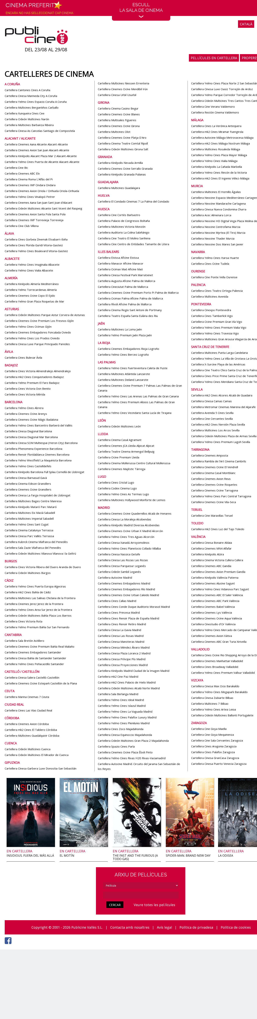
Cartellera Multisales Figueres (117, 120)
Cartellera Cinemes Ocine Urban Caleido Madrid (128, 595)
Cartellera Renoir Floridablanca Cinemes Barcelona (37, 454)
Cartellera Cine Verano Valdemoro (213, 106)
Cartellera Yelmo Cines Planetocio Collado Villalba (129, 548)
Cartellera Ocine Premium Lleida (118, 457)
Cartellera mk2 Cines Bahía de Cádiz (28, 592)
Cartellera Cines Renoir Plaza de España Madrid (128, 618)
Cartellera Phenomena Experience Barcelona (33, 449)
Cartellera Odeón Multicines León (119, 426)
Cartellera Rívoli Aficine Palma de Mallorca (124, 304)
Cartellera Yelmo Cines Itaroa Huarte (215, 258)
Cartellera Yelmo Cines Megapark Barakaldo (219, 692)
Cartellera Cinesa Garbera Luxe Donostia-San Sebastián (40, 768)
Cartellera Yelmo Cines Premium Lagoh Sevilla (220, 442)
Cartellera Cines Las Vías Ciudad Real (28, 710)
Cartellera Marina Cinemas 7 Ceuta (27, 697)
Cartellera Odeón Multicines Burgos (28, 573)
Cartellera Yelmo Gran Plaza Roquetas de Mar (34, 301)
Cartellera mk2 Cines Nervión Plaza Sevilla (218, 424)
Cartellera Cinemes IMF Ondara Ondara (30, 185)
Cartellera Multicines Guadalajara (119, 188)
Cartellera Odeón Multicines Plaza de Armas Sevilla (223, 436)
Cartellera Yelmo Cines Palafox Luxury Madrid (127, 717)
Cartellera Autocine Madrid (115, 577)
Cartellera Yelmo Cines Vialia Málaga (214, 161)
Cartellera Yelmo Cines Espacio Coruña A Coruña (36, 102)
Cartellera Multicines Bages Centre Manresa (33, 501)
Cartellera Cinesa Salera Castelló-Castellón (32, 677)
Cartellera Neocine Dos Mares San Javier (217, 244)
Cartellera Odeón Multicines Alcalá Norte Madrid (129, 688)
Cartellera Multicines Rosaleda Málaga (215, 149)
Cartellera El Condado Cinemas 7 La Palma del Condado (133, 201)
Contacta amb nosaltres (129, 927)
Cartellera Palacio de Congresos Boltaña (124, 221)
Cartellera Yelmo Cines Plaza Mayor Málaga (219, 155)
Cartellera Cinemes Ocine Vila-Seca (213, 502)
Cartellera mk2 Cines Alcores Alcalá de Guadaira (221, 395)
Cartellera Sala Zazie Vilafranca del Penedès (33, 548)
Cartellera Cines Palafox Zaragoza (213, 752)
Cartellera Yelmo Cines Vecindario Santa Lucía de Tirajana (134, 413)
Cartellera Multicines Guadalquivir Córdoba (32, 735)
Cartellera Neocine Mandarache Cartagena (218, 203)
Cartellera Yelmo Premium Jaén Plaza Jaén (125, 335)
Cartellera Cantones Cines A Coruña (27, 90)
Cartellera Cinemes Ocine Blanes (119, 114)
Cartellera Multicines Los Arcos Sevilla (215, 430)
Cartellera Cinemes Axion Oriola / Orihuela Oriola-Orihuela (42, 191)
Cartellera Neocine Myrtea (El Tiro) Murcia (218, 232)
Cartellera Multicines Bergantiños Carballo (32, 107)
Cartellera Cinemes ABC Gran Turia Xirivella (218, 641)
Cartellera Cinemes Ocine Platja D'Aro (122, 137)
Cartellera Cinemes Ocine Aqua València (216, 618)
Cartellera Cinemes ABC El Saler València (217, 595)
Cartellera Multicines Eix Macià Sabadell (30, 513)
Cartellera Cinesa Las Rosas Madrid (121, 636)
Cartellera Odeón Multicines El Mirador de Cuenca (36, 755)
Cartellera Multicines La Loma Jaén (120, 329)
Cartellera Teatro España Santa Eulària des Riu (128, 316)
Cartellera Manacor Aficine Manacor (120, 263)
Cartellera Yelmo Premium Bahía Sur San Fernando (37, 627)
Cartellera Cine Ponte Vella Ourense (214, 277)
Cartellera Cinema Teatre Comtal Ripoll (123, 143)
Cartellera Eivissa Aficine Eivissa (118, 257)
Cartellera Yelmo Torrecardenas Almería (31, 290)
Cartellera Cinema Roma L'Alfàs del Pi (29, 179)
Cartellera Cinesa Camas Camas (211, 401)
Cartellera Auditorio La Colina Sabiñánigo (123, 232)
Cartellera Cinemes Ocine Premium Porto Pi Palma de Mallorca (138, 292)
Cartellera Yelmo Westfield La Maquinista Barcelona (38, 460)
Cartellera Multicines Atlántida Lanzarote (124, 374)
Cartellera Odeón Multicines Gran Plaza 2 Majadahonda (133, 740)
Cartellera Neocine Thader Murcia (212, 238)
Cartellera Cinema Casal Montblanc (213, 473)
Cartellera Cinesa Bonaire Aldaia (211, 542)
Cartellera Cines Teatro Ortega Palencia (217, 291)
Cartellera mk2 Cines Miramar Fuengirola (217, 132)
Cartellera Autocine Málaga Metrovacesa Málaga (222, 137)
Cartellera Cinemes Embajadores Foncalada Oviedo (38, 332)
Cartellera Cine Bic (16, 167)
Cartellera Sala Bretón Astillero (24, 641)
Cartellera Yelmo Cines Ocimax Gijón (28, 326)
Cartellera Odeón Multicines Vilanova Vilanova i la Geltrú (40, 553)
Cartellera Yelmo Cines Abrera (24, 408)
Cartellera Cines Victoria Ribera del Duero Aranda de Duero (43, 567)
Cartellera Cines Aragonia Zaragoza (213, 746)
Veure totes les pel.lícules (154, 905)
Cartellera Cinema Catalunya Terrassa (29, 530)
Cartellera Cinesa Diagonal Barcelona (28, 431)
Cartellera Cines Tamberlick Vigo (212, 316)
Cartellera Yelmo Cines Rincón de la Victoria (219, 172)
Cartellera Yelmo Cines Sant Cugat (27, 524)
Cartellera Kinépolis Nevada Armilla (120, 163)
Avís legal (164, 927)
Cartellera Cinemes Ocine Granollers (28, 489)
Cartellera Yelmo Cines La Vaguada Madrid (125, 711)
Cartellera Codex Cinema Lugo (117, 488)
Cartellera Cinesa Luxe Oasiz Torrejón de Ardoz (222, 89)
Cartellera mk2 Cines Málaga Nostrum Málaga (220, 143)
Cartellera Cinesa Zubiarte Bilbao (212, 698)
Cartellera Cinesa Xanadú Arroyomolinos (123, 542)
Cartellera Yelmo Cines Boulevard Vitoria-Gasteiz (36, 251)
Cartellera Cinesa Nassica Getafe (119, 554)
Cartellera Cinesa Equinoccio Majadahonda (125, 735)
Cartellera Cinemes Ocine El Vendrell (214, 467)
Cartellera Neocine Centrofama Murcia (215, 227)
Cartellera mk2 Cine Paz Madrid (118, 676)
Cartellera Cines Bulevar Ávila (23, 357)
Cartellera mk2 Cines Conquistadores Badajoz (34, 377)
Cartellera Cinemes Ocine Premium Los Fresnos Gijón (39, 321)
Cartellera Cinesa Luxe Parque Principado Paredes (37, 344)
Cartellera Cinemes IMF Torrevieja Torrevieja (34, 220)
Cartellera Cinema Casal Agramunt (119, 440)
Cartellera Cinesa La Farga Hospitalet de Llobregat (37, 495)
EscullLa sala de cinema (141, 7)
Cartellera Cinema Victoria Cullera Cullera (217, 560)
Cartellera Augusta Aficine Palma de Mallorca (126, 281)
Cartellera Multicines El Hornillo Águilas (216, 192)
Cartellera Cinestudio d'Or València (213, 624)
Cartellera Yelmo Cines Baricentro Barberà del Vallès (38, 425)
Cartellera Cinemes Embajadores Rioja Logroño (128, 349)
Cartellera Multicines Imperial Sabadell (29, 518)
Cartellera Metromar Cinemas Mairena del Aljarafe (223, 407)
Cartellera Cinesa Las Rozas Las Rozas (123, 560)
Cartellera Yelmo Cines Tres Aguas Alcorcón (126, 537)
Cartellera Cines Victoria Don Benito (28, 388)
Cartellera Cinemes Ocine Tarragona (214, 490)
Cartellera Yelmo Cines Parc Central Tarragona (221, 496)
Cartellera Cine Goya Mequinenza (212, 734)
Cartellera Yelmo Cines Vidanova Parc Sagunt (220, 589)
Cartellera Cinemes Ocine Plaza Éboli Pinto (125, 752)
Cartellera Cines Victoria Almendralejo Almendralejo (38, 371)
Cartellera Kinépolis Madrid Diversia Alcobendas (129, 525)
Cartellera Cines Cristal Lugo (116, 482)
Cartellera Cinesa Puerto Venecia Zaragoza (218, 764)
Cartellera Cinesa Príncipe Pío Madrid (121, 659)
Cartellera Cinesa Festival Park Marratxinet (125, 275)
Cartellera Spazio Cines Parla (116, 746)
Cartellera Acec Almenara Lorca (211, 215)
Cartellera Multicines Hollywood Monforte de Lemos (131, 500)
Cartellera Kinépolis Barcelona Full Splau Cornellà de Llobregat (44, 472)
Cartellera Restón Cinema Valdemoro (215, 112)
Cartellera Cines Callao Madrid (117, 601)
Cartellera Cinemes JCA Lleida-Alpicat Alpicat (126, 446)
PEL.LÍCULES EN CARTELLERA (214, 58)
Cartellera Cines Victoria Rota (23, 621)
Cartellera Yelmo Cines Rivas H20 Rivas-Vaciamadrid (132, 758)
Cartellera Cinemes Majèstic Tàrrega (121, 469)
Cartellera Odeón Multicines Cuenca (27, 749)
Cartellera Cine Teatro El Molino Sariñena (124, 238)
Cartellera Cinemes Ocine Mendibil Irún (123, 89)
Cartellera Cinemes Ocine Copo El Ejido (30, 295)
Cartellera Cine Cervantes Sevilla (212, 418)
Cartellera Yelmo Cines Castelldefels (28, 466)
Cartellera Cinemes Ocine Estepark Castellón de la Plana (41, 683)
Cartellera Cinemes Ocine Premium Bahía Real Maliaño (39, 646)
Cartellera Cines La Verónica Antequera (216, 126)
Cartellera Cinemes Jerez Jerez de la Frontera (34, 604)
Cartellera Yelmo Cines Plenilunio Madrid (124, 723)
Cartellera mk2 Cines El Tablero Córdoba (31, 730)
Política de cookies (236, 927)
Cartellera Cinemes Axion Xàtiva (211, 636)
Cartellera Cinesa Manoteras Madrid (121, 641)
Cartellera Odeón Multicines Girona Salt (123, 149)
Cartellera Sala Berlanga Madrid (118, 694)
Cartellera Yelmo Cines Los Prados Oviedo (32, 338)
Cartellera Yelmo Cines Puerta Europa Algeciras (35, 586)
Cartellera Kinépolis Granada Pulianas (122, 174)
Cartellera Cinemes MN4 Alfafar (211, 548)
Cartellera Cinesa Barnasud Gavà (26, 478)
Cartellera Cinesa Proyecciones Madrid (123, 665)
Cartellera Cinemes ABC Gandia (211, 566)
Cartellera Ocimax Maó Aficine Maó (120, 269)
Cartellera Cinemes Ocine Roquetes (214, 484)
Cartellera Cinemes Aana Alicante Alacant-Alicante (36, 144)
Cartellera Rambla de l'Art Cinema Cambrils (218, 461)
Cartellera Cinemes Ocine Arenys (26, 414)
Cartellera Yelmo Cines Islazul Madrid (122, 706)
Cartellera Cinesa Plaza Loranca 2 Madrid (124, 653)
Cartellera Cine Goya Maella (209, 729)
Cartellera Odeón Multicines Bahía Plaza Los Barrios (38, 615)
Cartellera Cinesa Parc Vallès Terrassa (29, 536)
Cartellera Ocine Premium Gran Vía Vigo (216, 322)
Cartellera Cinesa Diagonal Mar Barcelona (31, 437)
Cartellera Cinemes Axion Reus (211, 479)
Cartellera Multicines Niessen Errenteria (123, 83)
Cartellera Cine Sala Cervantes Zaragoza (217, 740)
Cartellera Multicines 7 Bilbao (209, 703)
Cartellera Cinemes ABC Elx (22, 173)
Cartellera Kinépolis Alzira (207, 554)
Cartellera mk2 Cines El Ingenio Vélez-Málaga (220, 178)
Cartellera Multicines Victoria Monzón (121, 226)
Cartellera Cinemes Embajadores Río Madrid (126, 589)
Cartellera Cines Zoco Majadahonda (120, 729)
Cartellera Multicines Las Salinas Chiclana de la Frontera (40, 598)
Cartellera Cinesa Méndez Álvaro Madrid (124, 647)
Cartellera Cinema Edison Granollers (28, 483)
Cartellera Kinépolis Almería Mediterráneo (32, 284)
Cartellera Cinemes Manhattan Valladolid (217, 661)
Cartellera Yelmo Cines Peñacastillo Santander (34, 664)
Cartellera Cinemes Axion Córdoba (27, 724)
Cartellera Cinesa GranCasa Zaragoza (215, 758)
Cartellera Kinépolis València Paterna (214, 577)
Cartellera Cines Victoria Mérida (25, 394)
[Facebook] (9, 945)
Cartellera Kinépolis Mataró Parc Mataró (31, 507)
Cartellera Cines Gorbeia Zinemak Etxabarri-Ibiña (36, 239)
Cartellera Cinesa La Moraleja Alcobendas (124, 519)
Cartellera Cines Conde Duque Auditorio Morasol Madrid (134, 607)
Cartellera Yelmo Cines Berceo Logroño (123, 354)
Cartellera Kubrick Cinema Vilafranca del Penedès (36, 542)
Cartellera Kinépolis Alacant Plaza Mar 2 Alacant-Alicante (41, 156)
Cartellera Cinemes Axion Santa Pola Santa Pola (35, 214)
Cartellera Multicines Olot (114, 132)
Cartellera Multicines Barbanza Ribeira (29, 125)
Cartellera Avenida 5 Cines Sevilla (212, 413)
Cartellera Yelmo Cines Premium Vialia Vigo (218, 327)
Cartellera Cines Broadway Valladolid (214, 667)
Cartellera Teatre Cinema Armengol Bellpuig (126, 451)
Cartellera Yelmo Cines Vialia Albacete (29, 270)
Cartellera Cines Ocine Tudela (210, 263)
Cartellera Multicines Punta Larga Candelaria (219, 353)
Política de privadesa (196, 927)
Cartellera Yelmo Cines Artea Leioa (213, 709)
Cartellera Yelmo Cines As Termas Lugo (123, 494)
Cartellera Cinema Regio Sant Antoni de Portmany (130, 310)
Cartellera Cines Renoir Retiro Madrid (122, 624)
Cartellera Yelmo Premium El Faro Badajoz (32, 383)
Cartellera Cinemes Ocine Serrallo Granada (125, 168)
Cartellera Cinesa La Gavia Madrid (119, 630)
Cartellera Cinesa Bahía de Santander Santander (35, 658)
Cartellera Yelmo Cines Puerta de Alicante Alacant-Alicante (42, 162)
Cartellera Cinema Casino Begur (118, 108)
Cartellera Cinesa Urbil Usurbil (117, 95)
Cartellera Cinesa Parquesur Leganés (122, 566)
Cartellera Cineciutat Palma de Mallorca (123, 287)
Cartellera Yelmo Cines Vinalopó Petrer (30, 197)
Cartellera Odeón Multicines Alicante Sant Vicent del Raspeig (43, 208)
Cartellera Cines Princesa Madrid (119, 612)
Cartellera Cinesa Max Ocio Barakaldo (215, 686)
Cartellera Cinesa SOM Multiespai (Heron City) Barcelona (41, 443)
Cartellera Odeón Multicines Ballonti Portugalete (222, 715)
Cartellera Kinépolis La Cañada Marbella (216, 167)
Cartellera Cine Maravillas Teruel (212, 515)
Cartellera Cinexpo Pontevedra (211, 310)
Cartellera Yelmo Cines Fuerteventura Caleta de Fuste (132, 368)
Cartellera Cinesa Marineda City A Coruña (31, 96)
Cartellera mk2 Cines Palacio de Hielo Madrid (127, 682)
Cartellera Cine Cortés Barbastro (119, 215)
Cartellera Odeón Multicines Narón (27, 119)
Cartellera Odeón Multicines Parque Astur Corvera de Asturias (45, 315)
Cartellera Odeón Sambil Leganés (119, 572)
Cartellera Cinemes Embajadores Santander (33, 652)
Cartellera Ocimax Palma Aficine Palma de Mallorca (130, 298)
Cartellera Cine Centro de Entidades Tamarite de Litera (133, 244)
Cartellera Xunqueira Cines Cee (24, 113)
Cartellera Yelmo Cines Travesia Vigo (215, 333)
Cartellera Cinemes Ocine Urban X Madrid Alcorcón (130, 531)
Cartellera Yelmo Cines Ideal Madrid (121, 700)
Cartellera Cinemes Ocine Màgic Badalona (31, 419)
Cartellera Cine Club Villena (22, 226)
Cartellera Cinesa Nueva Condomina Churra (218, 209)
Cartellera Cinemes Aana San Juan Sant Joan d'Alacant (38, 202)
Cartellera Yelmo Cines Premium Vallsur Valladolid (223, 672)
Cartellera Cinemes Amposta (209, 455)
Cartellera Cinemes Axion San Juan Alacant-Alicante (37, 150)
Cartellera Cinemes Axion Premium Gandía (218, 572)
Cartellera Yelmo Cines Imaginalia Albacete (32, 264)
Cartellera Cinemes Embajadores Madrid (124, 583)
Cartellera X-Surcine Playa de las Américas (218, 364)
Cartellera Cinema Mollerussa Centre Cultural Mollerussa (134, 463)
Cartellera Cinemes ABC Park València (215, 601)
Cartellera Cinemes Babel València (213, 607)
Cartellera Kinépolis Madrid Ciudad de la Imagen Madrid (133, 671)
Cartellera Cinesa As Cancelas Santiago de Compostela (40, 131)
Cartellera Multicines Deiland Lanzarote (123, 380)
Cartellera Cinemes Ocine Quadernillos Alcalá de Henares (134, 513)
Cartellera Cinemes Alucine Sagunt (213, 583)
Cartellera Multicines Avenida (209, 296)
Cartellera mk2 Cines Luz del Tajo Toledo (217, 529)
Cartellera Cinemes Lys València (211, 612)
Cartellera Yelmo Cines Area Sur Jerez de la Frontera (38, 610)
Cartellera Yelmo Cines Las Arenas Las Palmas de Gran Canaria (138, 396)
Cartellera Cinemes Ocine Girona (119, 126)
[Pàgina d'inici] (36, 36)
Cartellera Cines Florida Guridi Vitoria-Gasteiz (34, 245)
